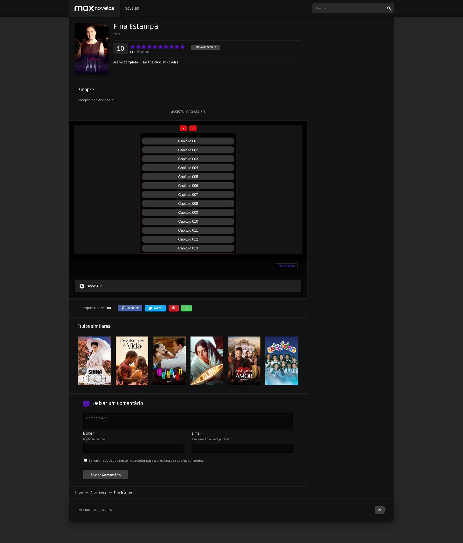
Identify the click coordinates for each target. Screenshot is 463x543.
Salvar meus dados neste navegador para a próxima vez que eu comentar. (146, 461)
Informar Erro (286, 266)
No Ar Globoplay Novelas (160, 62)
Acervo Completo (125, 62)
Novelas (132, 8)
